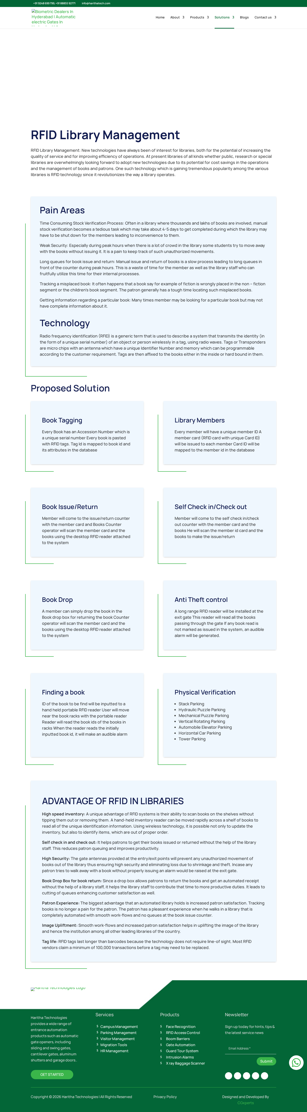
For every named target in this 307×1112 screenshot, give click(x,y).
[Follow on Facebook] (237, 1075)
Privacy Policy (165, 1096)
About (175, 17)
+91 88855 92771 (66, 3)
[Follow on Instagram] (228, 1075)
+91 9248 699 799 (43, 3)
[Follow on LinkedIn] (255, 1075)
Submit (266, 1061)
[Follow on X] (246, 1075)
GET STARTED (52, 1074)
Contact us (263, 17)
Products (197, 17)
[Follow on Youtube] (264, 1075)
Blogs (244, 17)
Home (160, 17)
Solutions (222, 17)
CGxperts (246, 1102)
